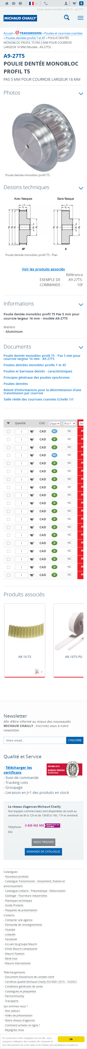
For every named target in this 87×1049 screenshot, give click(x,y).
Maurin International (18, 963)
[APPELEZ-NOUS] (46, 3)
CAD (42, 431)
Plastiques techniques (18, 900)
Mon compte (66, 3)
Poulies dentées (16, 383)
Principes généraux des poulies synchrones (37, 377)
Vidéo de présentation (18, 1015)
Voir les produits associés (43, 269)
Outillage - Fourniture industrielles (26, 895)
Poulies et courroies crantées (63, 33)
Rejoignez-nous (14, 1030)
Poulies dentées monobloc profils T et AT (35, 365)
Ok (71, 1039)
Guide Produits (14, 905)
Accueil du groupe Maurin (21, 944)
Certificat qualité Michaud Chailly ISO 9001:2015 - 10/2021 (41, 981)
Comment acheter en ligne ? (22, 1025)
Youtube (10, 929)
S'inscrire (75, 740)
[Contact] (13, 3)
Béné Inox (11, 958)
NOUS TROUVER (43, 842)
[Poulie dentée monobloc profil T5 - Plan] (44, 226)
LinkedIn (10, 934)
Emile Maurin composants (21, 948)
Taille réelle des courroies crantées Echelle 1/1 (39, 399)
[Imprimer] (20, 3)
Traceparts (12, 1001)
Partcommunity (14, 996)
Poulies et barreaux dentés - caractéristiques (38, 371)
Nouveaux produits (17, 876)
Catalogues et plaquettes (20, 991)
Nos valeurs (12, 1010)
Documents (37, 672)
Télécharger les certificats (18, 770)
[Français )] (33, 3)
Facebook (11, 939)
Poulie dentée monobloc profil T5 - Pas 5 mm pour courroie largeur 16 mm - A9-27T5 (42, 357)
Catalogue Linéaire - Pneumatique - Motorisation (35, 890)
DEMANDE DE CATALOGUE (43, 851)
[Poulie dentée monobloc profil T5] (44, 141)
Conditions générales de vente (24, 986)
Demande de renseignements (23, 924)
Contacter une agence (19, 920)
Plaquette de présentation (21, 910)
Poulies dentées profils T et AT (25, 38)
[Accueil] (7, 3)
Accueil (8, 33)
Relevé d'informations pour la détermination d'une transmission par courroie (42, 391)
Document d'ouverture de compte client (29, 977)
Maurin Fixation (14, 953)
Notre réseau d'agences (20, 1020)
